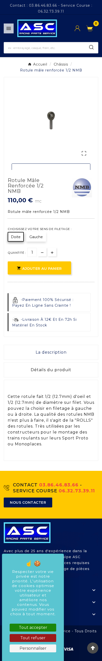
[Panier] (90, 28)
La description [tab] (51, 352)
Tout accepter (33, 627)
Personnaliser (33, 648)
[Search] (91, 47)
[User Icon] (80, 28)
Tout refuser (33, 638)
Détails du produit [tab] (51, 369)
